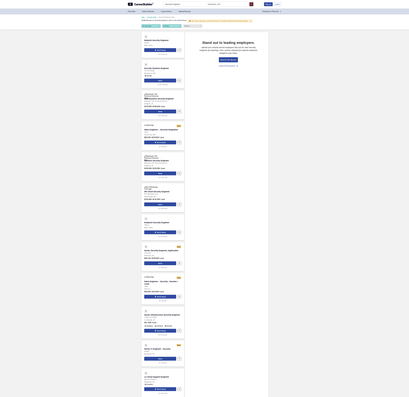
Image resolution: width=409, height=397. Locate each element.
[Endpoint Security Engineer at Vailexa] (163, 227)
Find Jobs (131, 11)
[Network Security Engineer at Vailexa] (163, 45)
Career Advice (166, 11)
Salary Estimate (148, 11)
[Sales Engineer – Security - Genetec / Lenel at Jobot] (163, 288)
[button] (251, 4)
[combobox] (184, 4)
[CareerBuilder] (140, 4)
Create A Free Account (227, 66)
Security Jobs (151, 17)
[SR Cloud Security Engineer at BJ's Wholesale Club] (163, 198)
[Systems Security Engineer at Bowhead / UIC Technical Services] (163, 167)
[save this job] (179, 50)
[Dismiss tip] (250, 20)
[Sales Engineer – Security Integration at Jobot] (163, 136)
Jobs (143, 17)
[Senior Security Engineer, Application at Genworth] (163, 257)
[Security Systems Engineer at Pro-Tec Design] (163, 74)
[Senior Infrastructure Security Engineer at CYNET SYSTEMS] (163, 322)
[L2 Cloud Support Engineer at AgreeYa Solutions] (163, 383)
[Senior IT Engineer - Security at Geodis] (163, 353)
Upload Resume (184, 11)
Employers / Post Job (270, 11)
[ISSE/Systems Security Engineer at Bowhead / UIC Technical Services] (163, 105)
